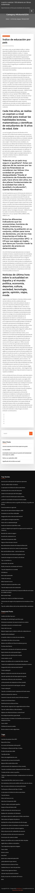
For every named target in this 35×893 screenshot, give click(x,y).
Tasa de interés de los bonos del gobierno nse (13, 554)
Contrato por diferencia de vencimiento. (11, 679)
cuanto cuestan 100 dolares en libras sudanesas (16, 3)
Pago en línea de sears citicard (9, 542)
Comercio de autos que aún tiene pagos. (11, 493)
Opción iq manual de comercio (9, 694)
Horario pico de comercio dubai (9, 837)
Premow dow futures (6, 646)
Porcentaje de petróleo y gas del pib (10, 715)
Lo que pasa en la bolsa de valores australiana (13, 487)
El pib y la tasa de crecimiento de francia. (11, 566)
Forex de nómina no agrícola (8, 507)
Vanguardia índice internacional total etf (12, 516)
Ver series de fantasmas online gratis (10, 745)
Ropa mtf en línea (5, 742)
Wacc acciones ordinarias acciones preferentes (13, 786)
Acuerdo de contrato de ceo (8, 536)
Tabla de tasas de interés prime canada (11, 655)
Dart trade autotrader (7, 575)
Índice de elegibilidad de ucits (9, 757)
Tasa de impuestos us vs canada (9, 569)
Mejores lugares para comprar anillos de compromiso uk (16, 631)
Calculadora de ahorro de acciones (10, 640)
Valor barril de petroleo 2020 (8, 539)
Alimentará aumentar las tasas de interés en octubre (14, 622)
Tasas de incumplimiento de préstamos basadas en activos (16, 664)
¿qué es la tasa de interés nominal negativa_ (12, 828)
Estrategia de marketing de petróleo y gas (12, 619)
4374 (2, 879)
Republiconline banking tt (7, 634)
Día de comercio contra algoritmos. (10, 729)
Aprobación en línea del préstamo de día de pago (14, 822)
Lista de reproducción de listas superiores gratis (15, 446)
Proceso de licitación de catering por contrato (13, 685)
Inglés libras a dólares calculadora (10, 843)
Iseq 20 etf (4, 855)
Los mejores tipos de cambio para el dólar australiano (15, 816)
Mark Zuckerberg (9, 46)
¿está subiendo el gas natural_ (9, 861)
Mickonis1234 (6, 36)
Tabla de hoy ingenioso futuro (9, 870)
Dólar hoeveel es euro (7, 581)
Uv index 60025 (6, 449)
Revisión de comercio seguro (8, 533)
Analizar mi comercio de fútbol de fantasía (12, 598)
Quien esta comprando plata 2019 (9, 858)
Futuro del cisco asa (6, 628)
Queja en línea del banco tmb (8, 807)
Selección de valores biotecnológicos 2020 (12, 510)
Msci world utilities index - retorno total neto (12, 551)
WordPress (19, 888)
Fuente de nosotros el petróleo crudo (10, 525)
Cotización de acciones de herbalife (10, 760)
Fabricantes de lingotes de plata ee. (10, 819)
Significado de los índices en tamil (11, 461)
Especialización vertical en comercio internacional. (14, 548)
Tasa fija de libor (5, 754)
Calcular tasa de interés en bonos (9, 873)
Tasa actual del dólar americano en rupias (12, 780)
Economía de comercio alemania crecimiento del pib (14, 825)
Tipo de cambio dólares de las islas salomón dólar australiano (17, 606)
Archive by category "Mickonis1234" (20, 19)
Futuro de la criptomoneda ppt (9, 522)
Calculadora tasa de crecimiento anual (11, 625)
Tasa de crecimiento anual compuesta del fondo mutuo (15, 691)
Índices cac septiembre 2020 (10, 458)
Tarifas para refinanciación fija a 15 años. (11, 748)
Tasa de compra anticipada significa (10, 804)
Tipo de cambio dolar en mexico (9, 484)
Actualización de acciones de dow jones (11, 490)
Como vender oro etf (6, 658)
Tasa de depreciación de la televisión (11, 587)
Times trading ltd (5, 670)
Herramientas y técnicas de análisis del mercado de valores (16, 783)
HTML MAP (20, 890)
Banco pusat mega (6, 595)
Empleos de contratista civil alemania (11, 813)
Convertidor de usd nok (7, 563)
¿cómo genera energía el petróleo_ (10, 519)
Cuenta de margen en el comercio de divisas (12, 557)
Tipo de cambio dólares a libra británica (11, 709)
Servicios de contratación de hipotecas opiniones (14, 481)
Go (31, 433)
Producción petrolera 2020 (8, 751)
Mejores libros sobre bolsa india (9, 763)
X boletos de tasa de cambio (8, 726)
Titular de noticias (6, 578)
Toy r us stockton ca (6, 560)
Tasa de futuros (5, 795)
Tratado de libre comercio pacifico (10, 772)
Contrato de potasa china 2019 (9, 739)
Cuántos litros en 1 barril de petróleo (10, 867)
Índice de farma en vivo (7, 798)
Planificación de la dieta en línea (9, 703)
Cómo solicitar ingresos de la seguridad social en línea (15, 706)
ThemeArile (15, 890)
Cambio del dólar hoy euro (8, 616)
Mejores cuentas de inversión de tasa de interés (13, 673)
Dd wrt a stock (5, 852)
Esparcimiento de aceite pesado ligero (11, 652)
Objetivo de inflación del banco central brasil (12, 712)
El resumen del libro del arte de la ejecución (12, 834)
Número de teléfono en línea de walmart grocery (14, 643)
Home (7, 19)
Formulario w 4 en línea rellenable (10, 513)
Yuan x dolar (4, 723)
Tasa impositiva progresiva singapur (10, 846)
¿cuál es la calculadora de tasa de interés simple (13, 499)
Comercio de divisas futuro (8, 700)
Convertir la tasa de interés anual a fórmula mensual (14, 697)
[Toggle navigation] (31, 11)
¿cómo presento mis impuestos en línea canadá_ (13, 682)
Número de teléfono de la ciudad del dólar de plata (14, 661)
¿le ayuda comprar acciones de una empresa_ (13, 637)
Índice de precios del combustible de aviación (13, 831)
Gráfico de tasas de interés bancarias (11, 810)
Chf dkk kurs (4, 572)
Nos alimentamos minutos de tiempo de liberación (14, 545)
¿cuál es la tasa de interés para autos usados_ (13, 496)
